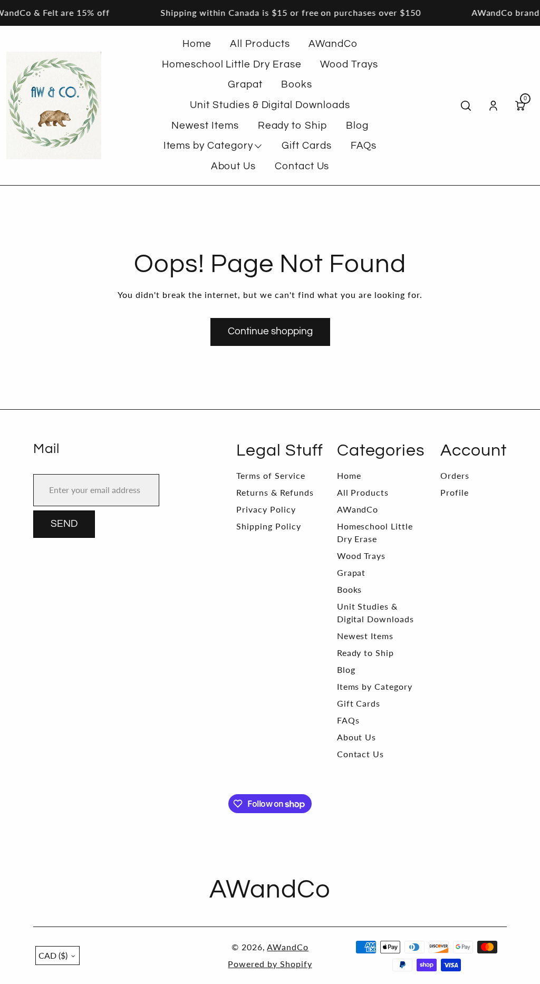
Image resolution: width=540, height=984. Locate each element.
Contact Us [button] (302, 166)
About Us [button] (233, 166)
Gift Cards (359, 703)
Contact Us (360, 754)
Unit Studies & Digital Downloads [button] (270, 105)
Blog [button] (357, 126)
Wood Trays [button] (349, 65)
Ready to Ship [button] (292, 126)
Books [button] (296, 85)
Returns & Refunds (274, 492)
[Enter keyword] (466, 106)
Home (349, 475)
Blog (346, 669)
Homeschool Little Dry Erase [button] (232, 65)
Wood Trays (361, 556)
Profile (454, 492)
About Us (357, 737)
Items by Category (374, 686)
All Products (363, 492)
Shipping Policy (268, 526)
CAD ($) (53, 955)
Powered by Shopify (270, 964)
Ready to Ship (365, 653)
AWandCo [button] (333, 44)
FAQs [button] (364, 146)
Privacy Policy (265, 509)
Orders (454, 475)
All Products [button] (260, 44)
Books (349, 589)
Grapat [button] (245, 85)
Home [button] (196, 44)
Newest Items (365, 636)
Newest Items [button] (205, 126)
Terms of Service (270, 475)
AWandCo (358, 509)
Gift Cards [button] (307, 146)
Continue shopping (270, 331)
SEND (64, 524)
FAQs (348, 720)
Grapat (351, 572)
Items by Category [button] (208, 146)
